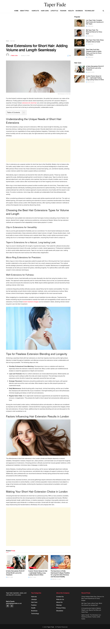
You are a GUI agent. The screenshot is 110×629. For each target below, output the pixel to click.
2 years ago (90, 26)
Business (79, 11)
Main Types (24, 11)
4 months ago (90, 82)
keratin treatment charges (30, 302)
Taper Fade (55, 4)
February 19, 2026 (56, 579)
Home (16, 11)
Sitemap (59, 605)
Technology (89, 11)
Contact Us (60, 597)
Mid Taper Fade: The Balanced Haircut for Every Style (94, 32)
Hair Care (45, 11)
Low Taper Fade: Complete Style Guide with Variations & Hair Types (94, 22)
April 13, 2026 (32, 577)
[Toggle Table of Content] (23, 112)
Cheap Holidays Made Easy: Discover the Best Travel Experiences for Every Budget (92, 598)
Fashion (63, 11)
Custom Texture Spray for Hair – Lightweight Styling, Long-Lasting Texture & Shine (37, 573)
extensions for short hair (29, 103)
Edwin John (14, 55)
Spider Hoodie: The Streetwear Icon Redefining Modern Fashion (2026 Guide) (91, 617)
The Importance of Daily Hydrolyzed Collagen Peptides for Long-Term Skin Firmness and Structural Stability (60, 574)
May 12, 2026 (10, 577)
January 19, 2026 (25, 55)
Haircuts (35, 11)
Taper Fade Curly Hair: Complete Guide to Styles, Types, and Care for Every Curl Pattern (94, 52)
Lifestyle (54, 11)
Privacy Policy (61, 608)
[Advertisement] (38, 28)
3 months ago (90, 72)
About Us (59, 602)
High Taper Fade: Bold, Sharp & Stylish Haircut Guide (95, 41)
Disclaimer (59, 611)
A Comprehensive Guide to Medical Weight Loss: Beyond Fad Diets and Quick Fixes (91, 610)
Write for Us (60, 599)
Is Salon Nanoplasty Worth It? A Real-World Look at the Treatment (15, 573)
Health (71, 11)
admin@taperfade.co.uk (14, 603)
